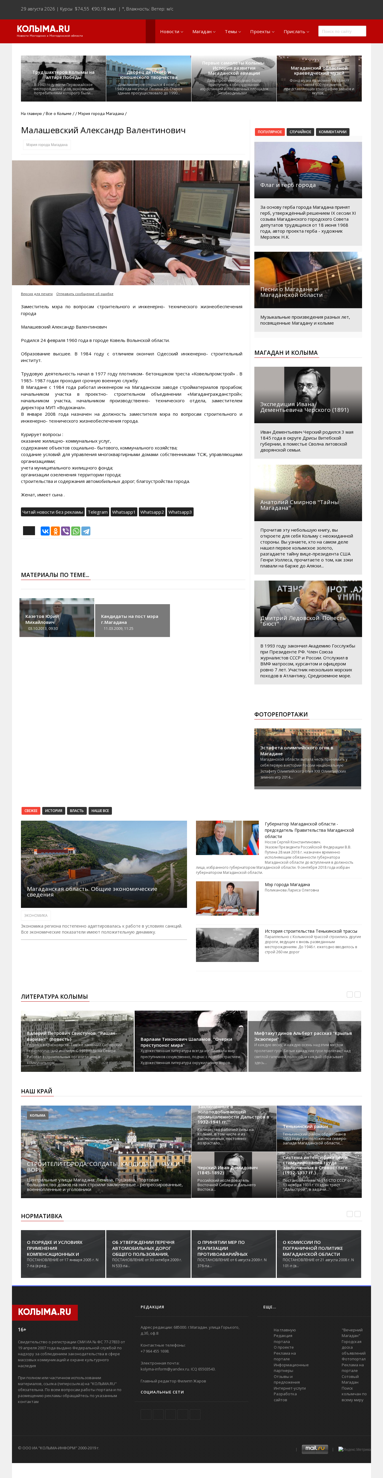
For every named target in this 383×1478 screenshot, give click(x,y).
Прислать (294, 31)
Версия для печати (37, 293)
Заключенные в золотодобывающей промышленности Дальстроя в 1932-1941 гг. (233, 1114)
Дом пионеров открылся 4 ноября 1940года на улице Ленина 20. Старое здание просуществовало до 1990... (149, 89)
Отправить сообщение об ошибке (84, 293)
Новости (169, 31)
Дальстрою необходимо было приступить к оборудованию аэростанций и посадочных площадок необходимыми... (234, 87)
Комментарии (332, 131)
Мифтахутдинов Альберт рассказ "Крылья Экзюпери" (189, 1036)
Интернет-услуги (290, 1388)
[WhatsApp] (75, 531)
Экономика (36, 915)
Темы (231, 31)
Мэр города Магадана (287, 884)
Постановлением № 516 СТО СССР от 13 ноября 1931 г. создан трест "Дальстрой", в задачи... (317, 1185)
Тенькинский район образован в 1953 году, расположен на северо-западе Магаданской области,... (315, 1138)
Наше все (100, 810)
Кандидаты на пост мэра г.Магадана (129, 619)
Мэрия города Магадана (47, 145)
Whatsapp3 (180, 512)
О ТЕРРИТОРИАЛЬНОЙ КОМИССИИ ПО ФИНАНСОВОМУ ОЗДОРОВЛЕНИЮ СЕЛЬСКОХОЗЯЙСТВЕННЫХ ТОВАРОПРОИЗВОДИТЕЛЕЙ (318, 1254)
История (53, 810)
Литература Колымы (54, 996)
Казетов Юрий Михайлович (42, 619)
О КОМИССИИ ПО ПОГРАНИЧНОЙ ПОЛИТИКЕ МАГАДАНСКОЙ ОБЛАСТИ (227, 1248)
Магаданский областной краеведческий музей (319, 70)
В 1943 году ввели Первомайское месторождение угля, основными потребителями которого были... (64, 89)
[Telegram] (85, 531)
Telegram (98, 512)
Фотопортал (354, 1359)
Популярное (270, 131)
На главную (31, 113)
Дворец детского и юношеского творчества (148, 75)
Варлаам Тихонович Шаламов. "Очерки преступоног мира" (72, 1042)
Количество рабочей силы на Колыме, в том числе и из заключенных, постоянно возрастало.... (225, 1136)
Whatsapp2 (152, 512)
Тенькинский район (305, 1126)
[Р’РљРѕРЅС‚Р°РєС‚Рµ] (45, 531)
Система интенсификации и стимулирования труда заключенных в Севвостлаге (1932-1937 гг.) (315, 1165)
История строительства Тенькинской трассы (311, 931)
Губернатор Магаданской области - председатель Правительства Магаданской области (309, 830)
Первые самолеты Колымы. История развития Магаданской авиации (234, 68)
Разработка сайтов (285, 1396)
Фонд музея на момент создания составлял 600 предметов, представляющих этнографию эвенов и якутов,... (319, 87)
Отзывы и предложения (287, 1379)
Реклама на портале (285, 1356)
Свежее (31, 810)
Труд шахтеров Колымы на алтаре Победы (63, 75)
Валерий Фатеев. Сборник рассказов (296, 1039)
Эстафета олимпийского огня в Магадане (296, 750)
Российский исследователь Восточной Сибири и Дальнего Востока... (226, 1185)
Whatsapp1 (124, 512)
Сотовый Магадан (350, 1379)
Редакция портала (283, 1338)
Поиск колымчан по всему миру (354, 1393)
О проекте (284, 1347)
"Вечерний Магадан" (352, 1333)
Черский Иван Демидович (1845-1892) (227, 1170)
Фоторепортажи (281, 714)
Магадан (202, 31)
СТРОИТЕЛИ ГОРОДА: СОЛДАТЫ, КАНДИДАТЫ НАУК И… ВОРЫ (105, 1167)
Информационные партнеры (291, 1367)
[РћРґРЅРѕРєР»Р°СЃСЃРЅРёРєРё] (55, 531)
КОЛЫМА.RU (43, 29)
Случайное (300, 131)
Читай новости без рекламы (52, 512)
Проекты (260, 31)
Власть (77, 810)
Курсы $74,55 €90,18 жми (88, 9)
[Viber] (65, 531)
